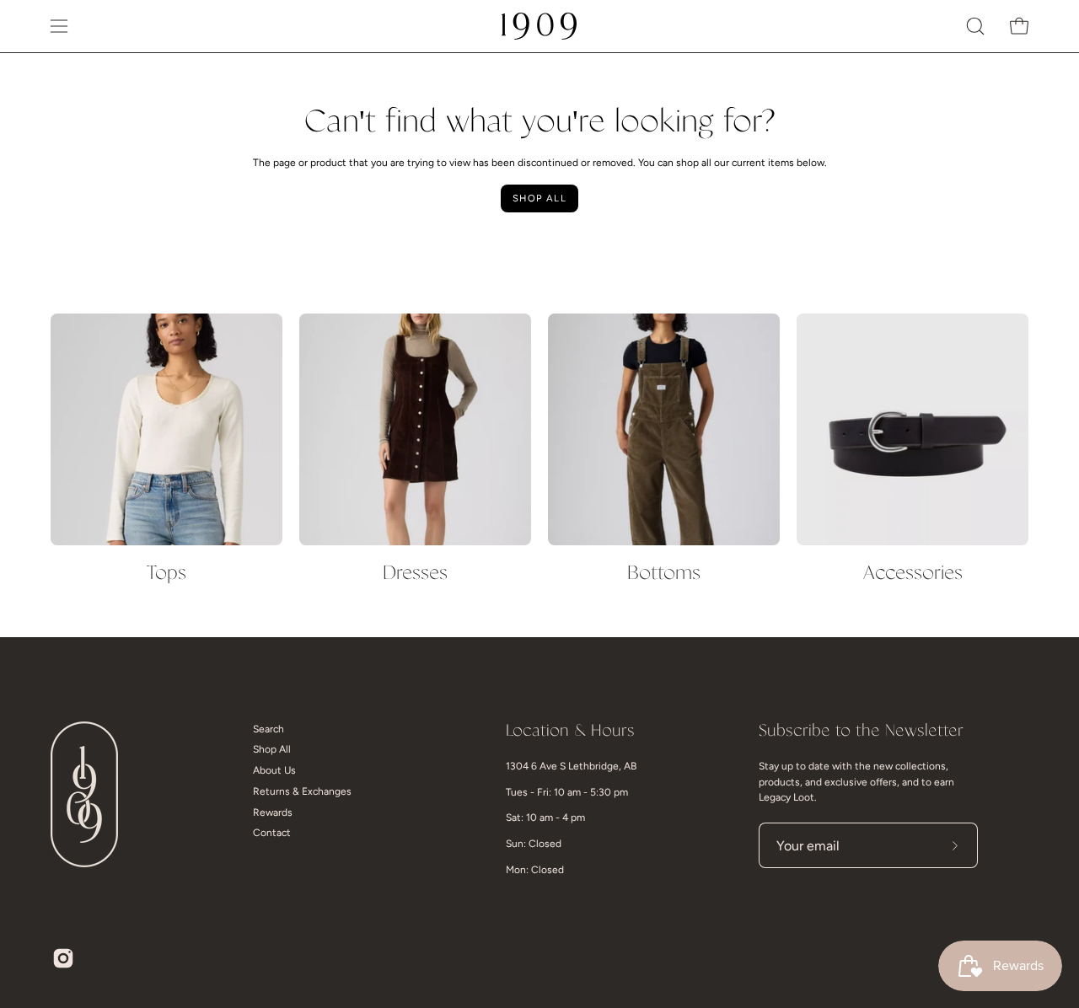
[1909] (539, 26)
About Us (274, 771)
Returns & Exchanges (302, 791)
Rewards (273, 812)
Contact (272, 833)
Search (268, 729)
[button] (975, 26)
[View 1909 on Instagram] (63, 958)
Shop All (539, 198)
